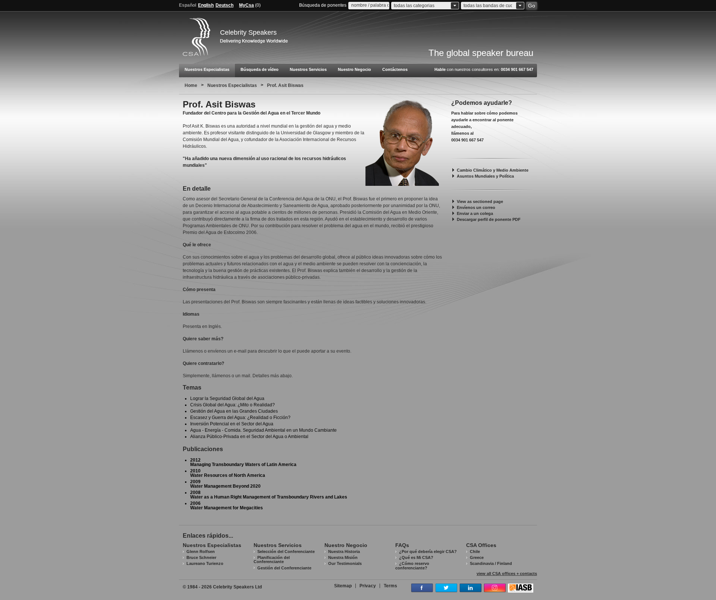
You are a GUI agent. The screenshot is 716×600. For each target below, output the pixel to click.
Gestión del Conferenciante (284, 568)
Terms (390, 585)
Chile (475, 551)
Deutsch (224, 5)
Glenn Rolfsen (200, 551)
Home (191, 85)
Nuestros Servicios (308, 69)
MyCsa (246, 5)
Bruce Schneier (201, 557)
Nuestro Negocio (354, 69)
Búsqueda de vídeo (260, 69)
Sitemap (343, 585)
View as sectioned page (480, 201)
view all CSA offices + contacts (507, 574)
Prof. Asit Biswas (285, 85)
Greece (477, 557)
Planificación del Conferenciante (272, 559)
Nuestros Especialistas (207, 69)
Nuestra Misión (343, 557)
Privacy (367, 585)
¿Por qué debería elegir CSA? (428, 551)
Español (187, 5)
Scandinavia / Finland (491, 563)
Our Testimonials (345, 563)
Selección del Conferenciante (286, 551)
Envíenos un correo (476, 207)
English (206, 5)
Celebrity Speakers (248, 32)
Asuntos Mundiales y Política (485, 176)
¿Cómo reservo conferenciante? (412, 565)
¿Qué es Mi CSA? (416, 557)
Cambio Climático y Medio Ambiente (492, 170)
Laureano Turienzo (204, 563)
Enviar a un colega (475, 213)
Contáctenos (395, 69)
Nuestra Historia (344, 551)
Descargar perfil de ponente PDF (489, 219)
